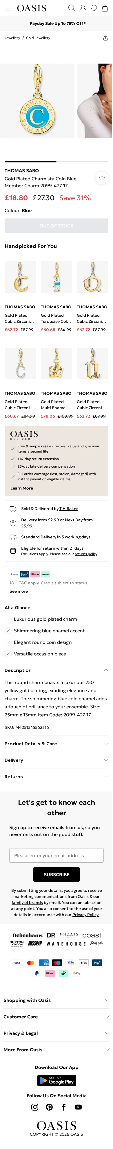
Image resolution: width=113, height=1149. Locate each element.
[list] (56, 103)
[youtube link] (78, 1107)
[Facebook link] (63, 1107)
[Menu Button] (8, 8)
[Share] (105, 38)
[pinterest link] (49, 1107)
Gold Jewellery (38, 38)
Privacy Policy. (85, 914)
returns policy (86, 554)
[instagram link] (34, 1107)
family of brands (27, 902)
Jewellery (12, 38)
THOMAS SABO (22, 170)
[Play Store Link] (56, 1080)
